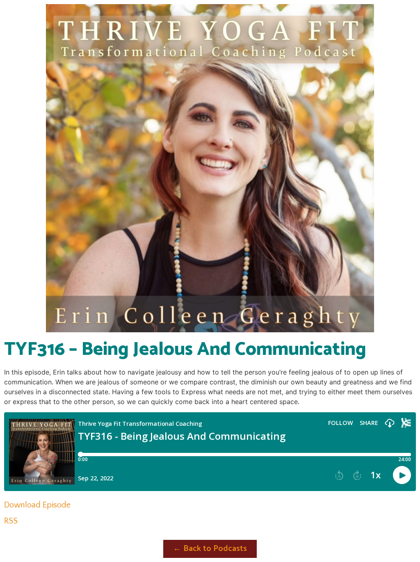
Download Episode (37, 504)
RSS (11, 520)
